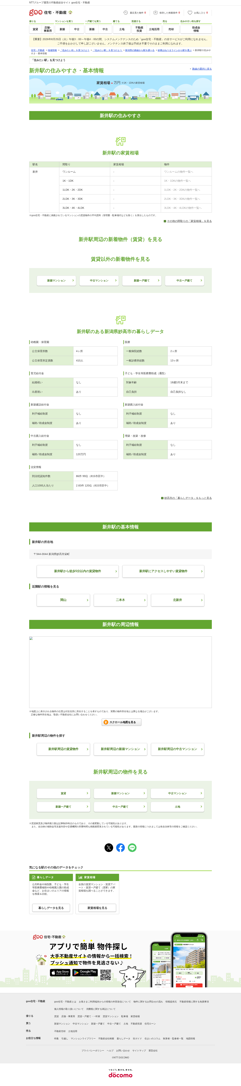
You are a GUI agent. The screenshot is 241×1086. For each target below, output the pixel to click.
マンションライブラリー (83, 1038)
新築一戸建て (98, 1023)
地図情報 (190, 1038)
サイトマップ (139, 1050)
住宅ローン (150, 1023)
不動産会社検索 (106, 1038)
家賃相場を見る (97, 907)
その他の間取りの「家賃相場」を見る (189, 221)
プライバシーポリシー (93, 1050)
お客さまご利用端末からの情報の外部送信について (105, 1001)
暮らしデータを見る (51, 907)
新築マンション (62, 1023)
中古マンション (80, 1023)
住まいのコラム (152, 1038)
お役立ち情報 (33, 1038)
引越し (64, 1038)
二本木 (120, 599)
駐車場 (124, 1016)
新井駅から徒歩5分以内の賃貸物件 (77, 571)
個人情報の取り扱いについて (69, 1009)
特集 (56, 1038)
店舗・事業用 (68, 1016)
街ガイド (137, 1038)
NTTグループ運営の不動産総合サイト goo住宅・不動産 (59, 2)
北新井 (177, 599)
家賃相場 (135, 1016)
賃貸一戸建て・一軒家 (89, 1016)
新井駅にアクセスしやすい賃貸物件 (163, 571)
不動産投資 (136, 1023)
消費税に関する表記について (101, 1009)
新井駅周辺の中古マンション (177, 749)
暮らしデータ (123, 1038)
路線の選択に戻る (202, 68)
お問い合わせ (123, 1050)
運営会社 (153, 1050)
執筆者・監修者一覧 (173, 1038)
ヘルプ (110, 1050)
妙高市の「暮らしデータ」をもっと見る (188, 497)
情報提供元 (171, 1001)
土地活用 (72, 1031)
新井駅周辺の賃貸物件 (63, 749)
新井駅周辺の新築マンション (120, 749)
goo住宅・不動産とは (65, 1001)
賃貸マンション (111, 1016)
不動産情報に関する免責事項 (194, 1001)
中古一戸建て (114, 1023)
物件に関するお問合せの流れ (148, 1001)
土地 (126, 1023)
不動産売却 (60, 1031)
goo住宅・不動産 (35, 1001)
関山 (63, 599)
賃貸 (56, 1016)
